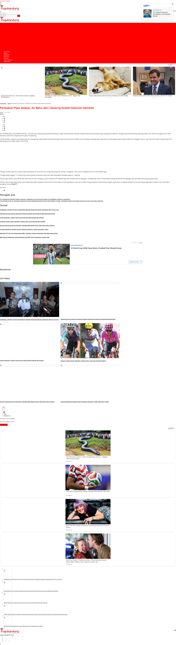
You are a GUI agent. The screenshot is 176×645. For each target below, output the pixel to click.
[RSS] (4, 190)
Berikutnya (7, 415)
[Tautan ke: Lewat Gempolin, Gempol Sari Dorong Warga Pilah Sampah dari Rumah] (8, 601)
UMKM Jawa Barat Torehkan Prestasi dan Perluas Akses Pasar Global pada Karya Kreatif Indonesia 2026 (35, 614)
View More (4, 424)
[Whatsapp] (4, 122)
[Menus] (0, 2)
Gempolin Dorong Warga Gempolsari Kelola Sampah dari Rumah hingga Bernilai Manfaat (27, 213)
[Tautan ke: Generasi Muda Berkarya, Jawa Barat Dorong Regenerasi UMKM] (8, 624)
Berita (2, 114)
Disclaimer (7, 639)
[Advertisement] (88, 36)
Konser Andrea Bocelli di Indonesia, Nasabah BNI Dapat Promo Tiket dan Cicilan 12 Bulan (27, 225)
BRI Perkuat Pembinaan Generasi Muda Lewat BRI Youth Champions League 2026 (24, 237)
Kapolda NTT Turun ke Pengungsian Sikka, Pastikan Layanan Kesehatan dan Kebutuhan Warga (29, 233)
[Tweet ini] (4, 118)
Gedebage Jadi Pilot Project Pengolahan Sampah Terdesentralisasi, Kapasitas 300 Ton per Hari (29, 209)
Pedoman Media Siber (10, 638)
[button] (18, 16)
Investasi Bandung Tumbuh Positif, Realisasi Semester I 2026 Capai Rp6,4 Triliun (24, 229)
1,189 (5, 414)
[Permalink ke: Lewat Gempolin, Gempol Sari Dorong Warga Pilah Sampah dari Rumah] (29, 324)
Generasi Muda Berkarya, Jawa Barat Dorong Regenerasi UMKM (23, 626)
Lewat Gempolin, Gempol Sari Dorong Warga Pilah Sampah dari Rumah (22, 217)
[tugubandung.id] (9, 10)
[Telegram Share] (4, 120)
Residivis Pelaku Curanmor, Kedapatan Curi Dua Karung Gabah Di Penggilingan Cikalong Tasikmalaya (35, 199)
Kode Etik (6, 641)
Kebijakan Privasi (19, 636)
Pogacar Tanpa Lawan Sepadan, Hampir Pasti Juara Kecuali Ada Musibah (22, 221)
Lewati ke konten (5, 1)
